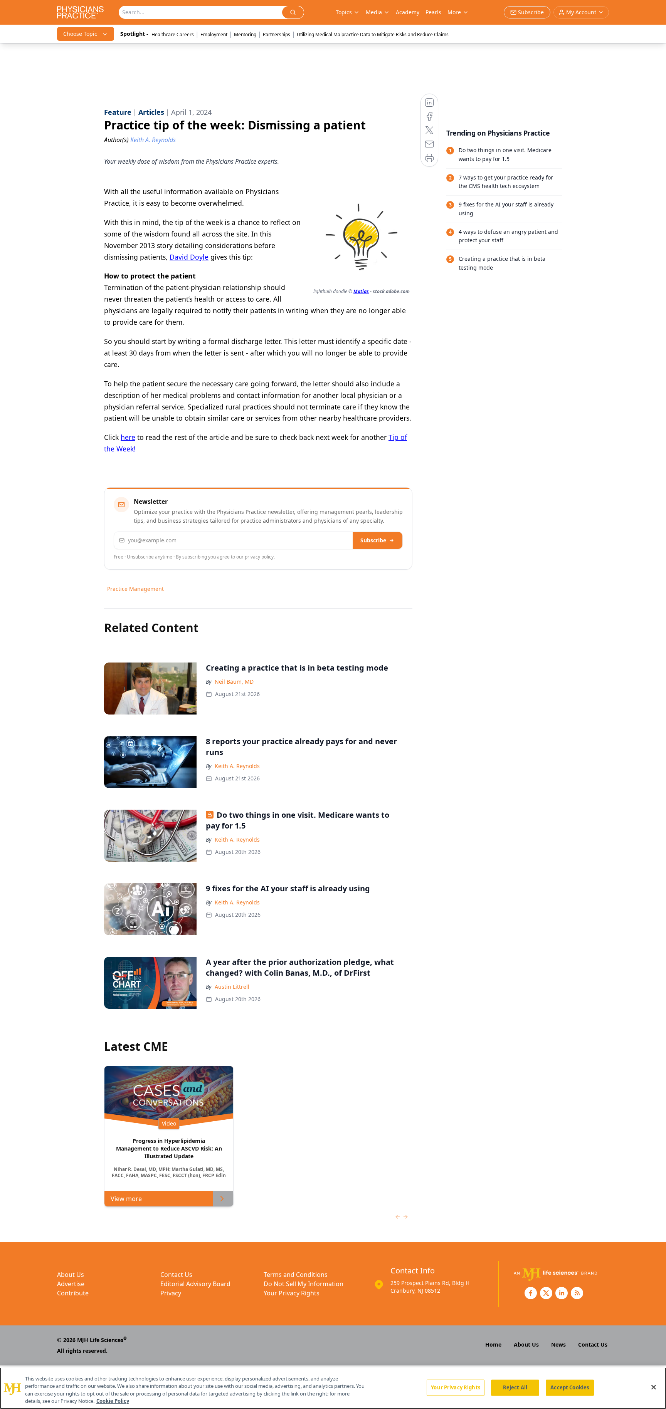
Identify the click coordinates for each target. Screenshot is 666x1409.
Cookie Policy (112, 1400)
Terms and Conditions (296, 1274)
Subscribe (373, 540)
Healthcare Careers (172, 34)
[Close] (653, 1387)
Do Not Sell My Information (303, 1284)
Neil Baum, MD (234, 681)
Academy (407, 12)
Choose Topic (80, 33)
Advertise (70, 1284)
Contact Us (176, 1274)
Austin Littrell (232, 986)
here (128, 437)
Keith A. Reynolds (237, 766)
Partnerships (276, 34)
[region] (333, 1388)
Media (374, 12)
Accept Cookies (569, 1387)
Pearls (433, 12)
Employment (213, 34)
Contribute (73, 1293)
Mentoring (245, 34)
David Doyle (189, 257)
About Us (70, 1274)
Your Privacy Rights (292, 1293)
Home (493, 1344)
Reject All (515, 1387)
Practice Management (135, 588)
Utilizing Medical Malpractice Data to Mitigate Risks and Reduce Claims (373, 34)
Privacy (170, 1293)
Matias (361, 291)
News (558, 1344)
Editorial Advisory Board (195, 1284)
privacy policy (259, 557)
